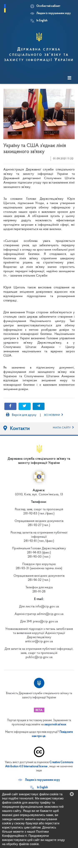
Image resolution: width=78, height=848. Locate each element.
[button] (39, 780)
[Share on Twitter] (25, 406)
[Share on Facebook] (10, 406)
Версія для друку (23, 415)
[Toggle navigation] (69, 78)
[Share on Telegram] (39, 406)
